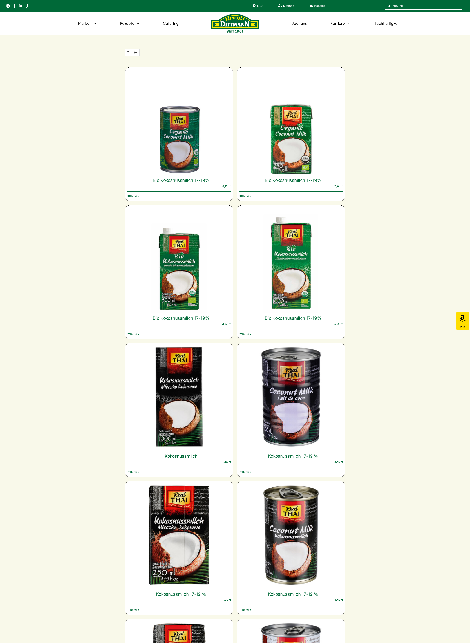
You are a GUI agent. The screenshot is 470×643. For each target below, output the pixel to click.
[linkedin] (20, 6)
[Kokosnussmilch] (179, 397)
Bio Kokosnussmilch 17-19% (181, 180)
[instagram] (8, 6)
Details (134, 196)
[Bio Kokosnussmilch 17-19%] (179, 121)
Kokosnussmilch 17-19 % (293, 456)
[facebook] (14, 6)
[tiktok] (27, 6)
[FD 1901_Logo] (235, 14)
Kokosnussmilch (181, 456)
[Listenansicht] (135, 52)
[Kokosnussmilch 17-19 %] (291, 397)
